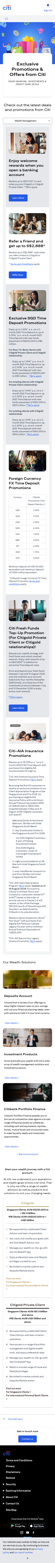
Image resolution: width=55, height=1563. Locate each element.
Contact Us (12, 1503)
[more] (6, 18)
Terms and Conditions (21, 264)
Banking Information (18, 1490)
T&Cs (33, 779)
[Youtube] (27, 1532)
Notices (10, 1477)
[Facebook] (33, 1532)
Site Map (11, 1509)
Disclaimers (13, 1471)
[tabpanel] (27, 539)
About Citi (12, 1497)
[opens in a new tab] (7, 7)
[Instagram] (21, 1532)
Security (11, 1484)
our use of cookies (23, 1552)
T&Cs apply (35, 376)
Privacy (10, 1466)
